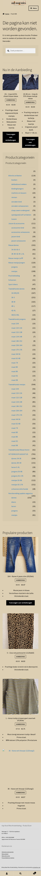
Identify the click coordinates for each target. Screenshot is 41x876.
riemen (14, 197)
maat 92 (14, 376)
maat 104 (15, 323)
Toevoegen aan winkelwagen (10, 137)
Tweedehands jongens (17, 319)
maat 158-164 (16, 345)
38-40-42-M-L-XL (17, 254)
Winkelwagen (31, 872)
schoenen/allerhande (19, 489)
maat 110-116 (16, 328)
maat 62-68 (15, 358)
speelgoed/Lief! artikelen (21, 215)
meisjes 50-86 (16, 480)
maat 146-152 (16, 341)
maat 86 (14, 371)
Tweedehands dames (16, 289)
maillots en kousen (18, 193)
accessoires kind (17, 228)
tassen (14, 219)
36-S (13, 297)
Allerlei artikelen (15, 175)
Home (7, 14)
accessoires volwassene (20, 232)
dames (14, 498)
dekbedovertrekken (19, 184)
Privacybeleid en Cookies (8, 858)
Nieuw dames (13, 245)
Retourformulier (6, 856)
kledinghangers (17, 188)
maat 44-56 (15, 354)
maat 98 (14, 380)
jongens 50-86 (16, 471)
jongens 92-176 (17, 476)
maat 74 (14, 363)
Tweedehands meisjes (16, 384)
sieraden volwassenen (19, 206)
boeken (14, 180)
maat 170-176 (16, 350)
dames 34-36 (16, 458)
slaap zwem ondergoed (20, 210)
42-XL (13, 310)
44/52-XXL (15, 315)
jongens (14, 267)
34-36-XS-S (15, 249)
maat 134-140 (16, 336)
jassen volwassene (18, 241)
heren (13, 506)
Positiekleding (14, 276)
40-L (13, 306)
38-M (13, 302)
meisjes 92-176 (17, 484)
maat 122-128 (16, 332)
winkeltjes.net (36, 867)
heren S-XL (15, 467)
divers (13, 502)
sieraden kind (16, 202)
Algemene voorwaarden (8, 852)
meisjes (14, 271)
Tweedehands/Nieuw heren (18, 450)
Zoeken (20, 873)
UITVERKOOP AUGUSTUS (18, 454)
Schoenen (12, 280)
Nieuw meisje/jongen (16, 262)
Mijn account (7, 873)
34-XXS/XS (15, 293)
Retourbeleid (5, 854)
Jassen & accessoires (16, 223)
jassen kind (15, 236)
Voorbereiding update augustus (20, 493)
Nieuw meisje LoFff (15, 258)
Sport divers (13, 284)
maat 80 (14, 367)
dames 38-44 (16, 463)
